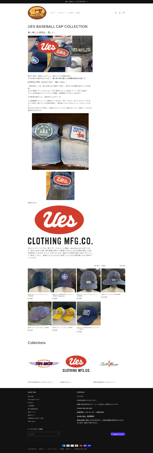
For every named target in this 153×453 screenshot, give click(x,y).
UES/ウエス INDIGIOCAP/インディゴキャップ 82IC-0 (88, 328)
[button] (53, 13)
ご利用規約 (31, 406)
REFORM (30, 403)
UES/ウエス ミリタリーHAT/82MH (110, 294)
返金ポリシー (42, 449)
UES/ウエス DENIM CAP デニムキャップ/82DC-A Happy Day (63, 295)
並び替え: (97, 266)
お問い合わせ (32, 421)
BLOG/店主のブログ (34, 399)
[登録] (58, 434)
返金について (32, 412)
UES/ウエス (64, 382)
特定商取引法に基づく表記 (35, 418)
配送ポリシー (32, 415)
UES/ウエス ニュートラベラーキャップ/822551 (38, 295)
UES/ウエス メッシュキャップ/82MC (62, 327)
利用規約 (62, 449)
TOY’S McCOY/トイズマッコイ (39, 382)
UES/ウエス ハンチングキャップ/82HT (38, 327)
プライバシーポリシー (53, 449)
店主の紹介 (31, 396)
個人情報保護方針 (33, 409)
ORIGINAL (34, 449)
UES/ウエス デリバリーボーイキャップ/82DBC (87, 295)
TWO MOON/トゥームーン (103, 382)
